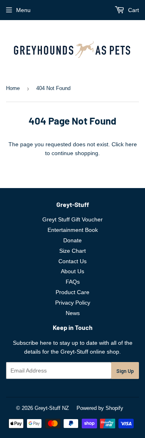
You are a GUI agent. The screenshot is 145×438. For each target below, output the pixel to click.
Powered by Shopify (100, 408)
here (131, 144)
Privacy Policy (72, 302)
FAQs (73, 281)
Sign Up (125, 371)
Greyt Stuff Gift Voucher (72, 219)
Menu (23, 10)
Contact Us (72, 261)
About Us (72, 271)
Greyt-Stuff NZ (52, 408)
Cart (132, 10)
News (73, 313)
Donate (72, 240)
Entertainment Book (73, 230)
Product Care (72, 292)
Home (13, 88)
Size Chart (72, 251)
